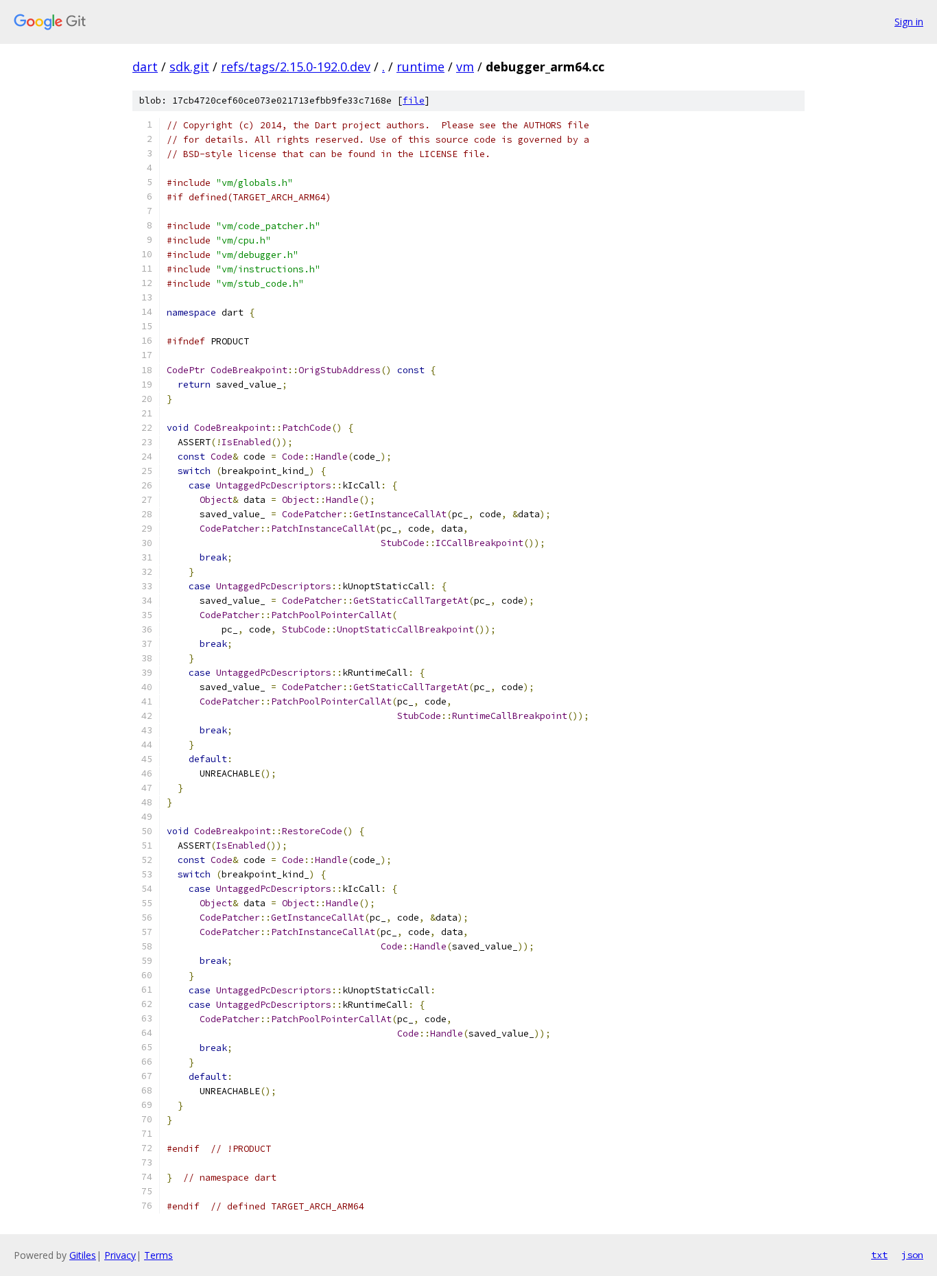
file (414, 100)
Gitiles (82, 1255)
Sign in (908, 21)
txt (879, 1255)
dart (145, 66)
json (912, 1255)
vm (465, 66)
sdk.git (189, 66)
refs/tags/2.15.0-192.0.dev (295, 66)
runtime (420, 66)
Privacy (120, 1255)
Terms (158, 1255)
